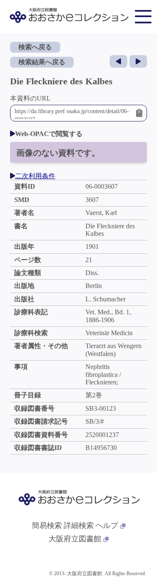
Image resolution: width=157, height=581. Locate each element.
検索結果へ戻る (41, 62)
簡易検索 (47, 525)
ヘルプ (106, 525)
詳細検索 (79, 525)
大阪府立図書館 (75, 539)
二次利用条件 (35, 175)
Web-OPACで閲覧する (48, 133)
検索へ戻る (35, 47)
